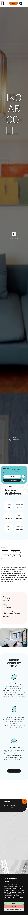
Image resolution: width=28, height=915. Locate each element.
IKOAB (2, 3)
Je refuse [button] (14, 906)
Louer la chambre (12, 480)
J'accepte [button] (14, 903)
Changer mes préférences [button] (14, 909)
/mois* (15, 469)
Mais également (13, 771)
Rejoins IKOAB (13, 3)
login (20, 3)
